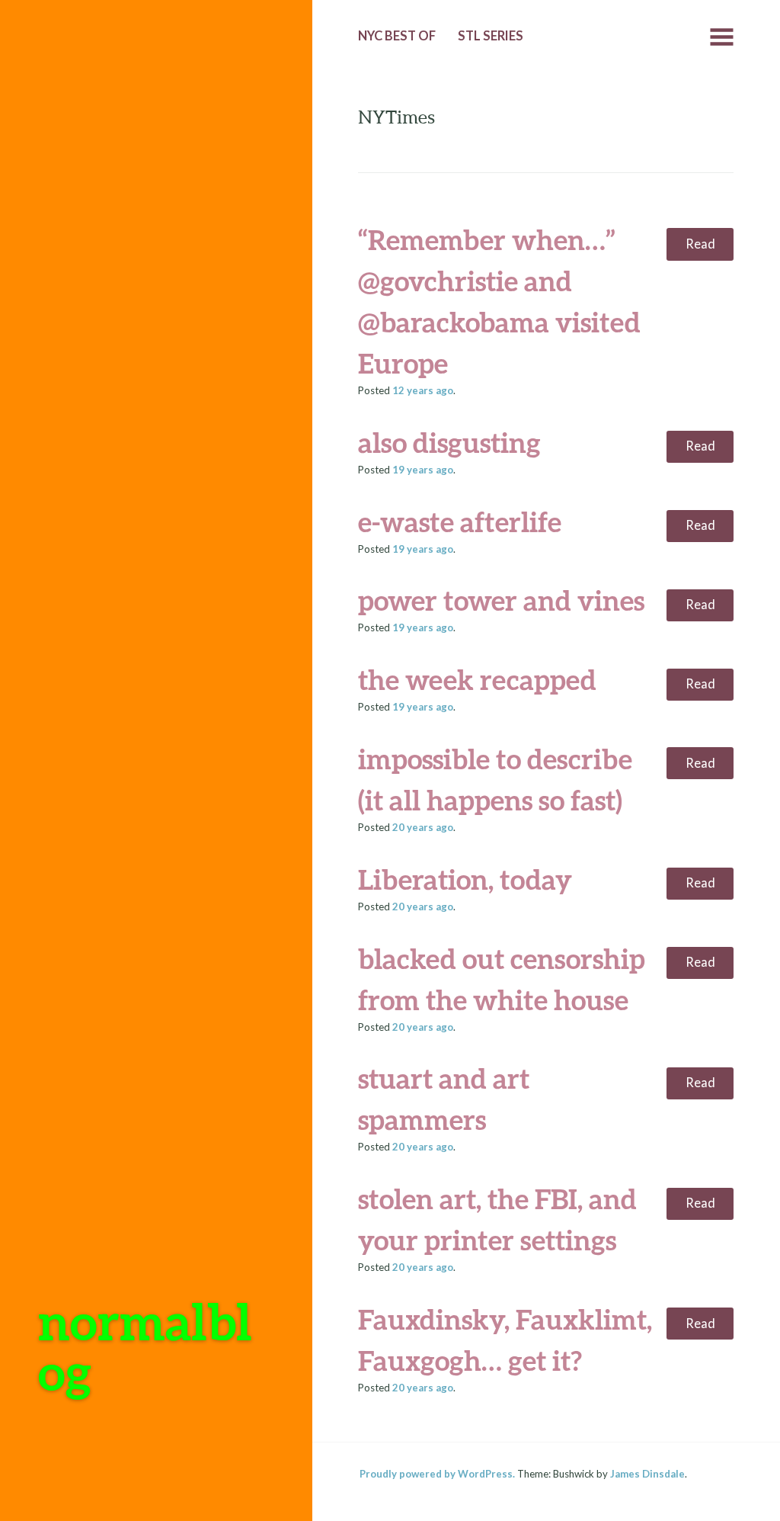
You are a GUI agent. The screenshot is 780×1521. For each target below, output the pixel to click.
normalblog (145, 1346)
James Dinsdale (647, 1474)
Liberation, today (465, 879)
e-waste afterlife (459, 521)
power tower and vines (501, 600)
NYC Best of (397, 35)
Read (700, 244)
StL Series (490, 35)
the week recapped (477, 679)
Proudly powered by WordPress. (437, 1474)
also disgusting (449, 442)
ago (422, 390)
